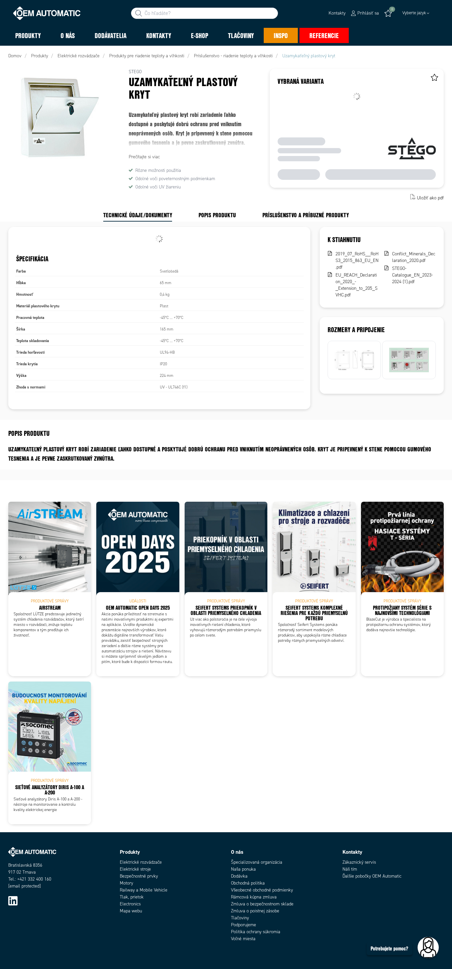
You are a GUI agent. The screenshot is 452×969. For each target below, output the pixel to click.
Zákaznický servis (359, 862)
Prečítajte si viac (144, 157)
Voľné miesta (243, 939)
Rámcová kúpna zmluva (254, 897)
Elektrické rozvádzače (141, 862)
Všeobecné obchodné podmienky (262, 890)
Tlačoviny (240, 918)
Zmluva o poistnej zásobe (255, 911)
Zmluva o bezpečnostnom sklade (262, 904)
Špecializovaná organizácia (256, 862)
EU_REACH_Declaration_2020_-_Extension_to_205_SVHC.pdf (357, 285)
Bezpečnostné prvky (139, 876)
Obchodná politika (248, 883)
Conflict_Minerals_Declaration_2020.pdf (413, 257)
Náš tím (349, 869)
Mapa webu (131, 911)
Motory (126, 883)
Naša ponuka (243, 869)
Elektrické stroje (135, 869)
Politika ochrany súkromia (255, 932)
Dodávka (239, 876)
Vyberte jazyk (414, 13)
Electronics (130, 904)
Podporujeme (243, 925)
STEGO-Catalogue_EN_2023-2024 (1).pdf (412, 275)
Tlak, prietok (132, 897)
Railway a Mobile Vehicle (143, 890)
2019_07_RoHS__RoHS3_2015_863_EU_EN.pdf (357, 260)
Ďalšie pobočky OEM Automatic (371, 876)
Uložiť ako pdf (430, 197)
